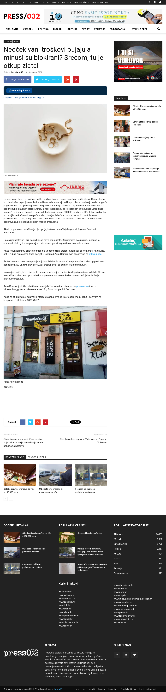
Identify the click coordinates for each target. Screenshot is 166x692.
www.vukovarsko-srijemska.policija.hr (133, 598)
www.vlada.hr (65, 612)
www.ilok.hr (64, 605)
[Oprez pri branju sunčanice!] (67, 537)
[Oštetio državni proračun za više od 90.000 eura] (20, 475)
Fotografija (117, 29)
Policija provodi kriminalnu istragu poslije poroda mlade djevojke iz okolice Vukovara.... (91, 552)
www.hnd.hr (120, 622)
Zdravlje (99, 29)
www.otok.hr (65, 608)
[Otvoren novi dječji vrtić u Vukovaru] (122, 141)
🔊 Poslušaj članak (19, 90)
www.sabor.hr (65, 619)
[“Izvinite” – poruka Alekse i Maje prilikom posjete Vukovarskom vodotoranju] (67, 568)
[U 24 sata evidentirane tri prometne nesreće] (55, 475)
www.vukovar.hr (67, 595)
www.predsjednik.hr (69, 615)
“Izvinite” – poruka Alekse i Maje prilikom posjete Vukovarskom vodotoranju (92, 567)
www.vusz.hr (65, 591)
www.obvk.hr (65, 625)
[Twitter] (160, 2)
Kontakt (46, 2)
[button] (158, 29)
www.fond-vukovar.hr (124, 615)
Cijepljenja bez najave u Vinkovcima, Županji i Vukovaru (83, 441)
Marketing (66, 2)
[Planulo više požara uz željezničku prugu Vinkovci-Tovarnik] (122, 157)
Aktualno (8, 41)
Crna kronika (120, 543)
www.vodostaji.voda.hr (125, 605)
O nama (55, 2)
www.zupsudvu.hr (123, 602)
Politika (43, 29)
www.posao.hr (121, 612)
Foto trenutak (121, 573)
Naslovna (12, 29)
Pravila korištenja (81, 2)
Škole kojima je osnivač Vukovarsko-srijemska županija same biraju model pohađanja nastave (23, 442)
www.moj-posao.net (124, 609)
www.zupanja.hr (67, 602)
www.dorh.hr (120, 592)
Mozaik (57, 29)
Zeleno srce (139, 29)
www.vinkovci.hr (67, 598)
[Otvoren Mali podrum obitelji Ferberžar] (122, 126)
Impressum (35, 2)
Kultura (72, 29)
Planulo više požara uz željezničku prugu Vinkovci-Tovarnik (145, 156)
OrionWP (58, 689)
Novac (16, 41)
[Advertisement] (63, 403)
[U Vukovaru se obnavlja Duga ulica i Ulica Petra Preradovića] (122, 172)
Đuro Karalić (17, 72)
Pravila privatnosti (100, 2)
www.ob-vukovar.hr (68, 622)
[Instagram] (154, 2)
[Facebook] (149, 2)
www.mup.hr (120, 595)
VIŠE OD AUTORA (37, 457)
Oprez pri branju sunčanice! (89, 533)
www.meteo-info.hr (123, 619)
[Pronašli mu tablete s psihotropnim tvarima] (91, 475)
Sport (86, 29)
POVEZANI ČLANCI (15, 457)
